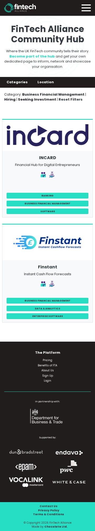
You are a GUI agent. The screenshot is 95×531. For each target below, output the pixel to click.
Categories (17, 82)
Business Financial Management (47, 203)
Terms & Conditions (48, 514)
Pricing (47, 360)
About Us (47, 370)
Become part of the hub (32, 56)
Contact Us (49, 506)
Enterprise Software (47, 316)
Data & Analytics (47, 308)
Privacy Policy (48, 510)
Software (47, 211)
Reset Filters (71, 99)
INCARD (47, 158)
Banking (47, 195)
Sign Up (47, 376)
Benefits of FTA (47, 365)
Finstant (47, 267)
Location (46, 82)
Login (47, 381)
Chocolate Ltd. (56, 527)
